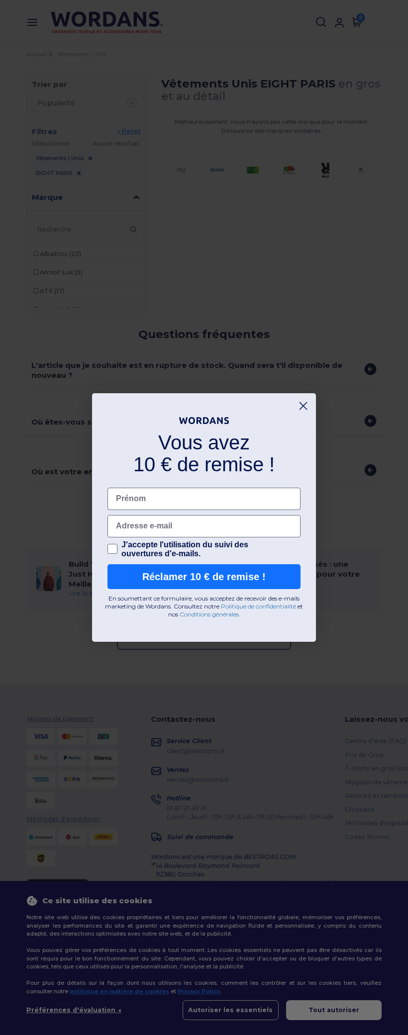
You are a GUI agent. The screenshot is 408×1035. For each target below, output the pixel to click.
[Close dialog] (303, 406)
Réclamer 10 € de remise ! (204, 576)
